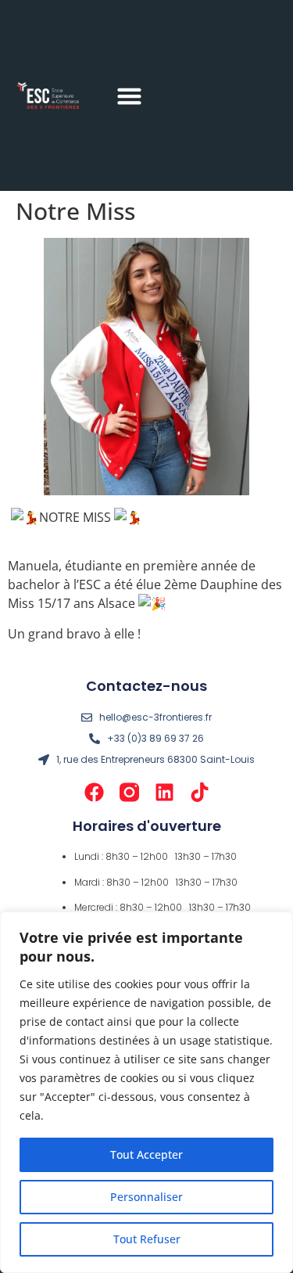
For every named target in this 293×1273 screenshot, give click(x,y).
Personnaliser (146, 1196)
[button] (129, 95)
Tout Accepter (146, 1154)
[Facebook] (94, 792)
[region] (146, 1092)
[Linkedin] (164, 792)
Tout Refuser (146, 1239)
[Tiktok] (199, 792)
